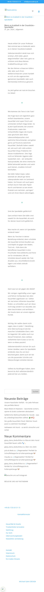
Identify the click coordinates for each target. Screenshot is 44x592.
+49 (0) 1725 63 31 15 (12, 507)
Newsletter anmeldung (14, 539)
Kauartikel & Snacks (13, 524)
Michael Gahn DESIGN (27, 581)
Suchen (35, 391)
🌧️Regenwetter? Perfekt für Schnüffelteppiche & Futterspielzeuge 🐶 (20, 466)
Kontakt (9, 550)
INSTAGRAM (23, 481)
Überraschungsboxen (14, 536)
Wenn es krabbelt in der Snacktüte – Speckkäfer (19, 26)
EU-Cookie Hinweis (13, 559)
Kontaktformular (24, 514)
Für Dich (9, 533)
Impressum (10, 553)
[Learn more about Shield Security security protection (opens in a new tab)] (3, 589)
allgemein (19, 29)
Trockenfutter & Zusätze (15, 527)
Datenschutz (10, 556)
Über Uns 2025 (30, 447)
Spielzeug (9, 530)
